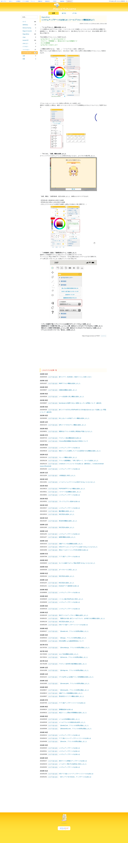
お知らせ (69, 1)
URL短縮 (111, 1)
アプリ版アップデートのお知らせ (69, 556)
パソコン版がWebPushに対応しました (71, 599)
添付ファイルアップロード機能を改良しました (73, 615)
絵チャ (10, 1)
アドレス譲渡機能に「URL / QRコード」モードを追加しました (78, 460)
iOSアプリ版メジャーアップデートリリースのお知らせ (76, 773)
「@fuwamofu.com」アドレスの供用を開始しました (75, 728)
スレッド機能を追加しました (68, 457)
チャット (33, 1)
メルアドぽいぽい (53, 377)
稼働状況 (123, 1)
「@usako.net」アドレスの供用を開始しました (74, 631)
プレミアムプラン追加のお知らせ (69, 501)
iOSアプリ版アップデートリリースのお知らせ (73, 624)
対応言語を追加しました (66, 514)
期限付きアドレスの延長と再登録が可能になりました (75, 431)
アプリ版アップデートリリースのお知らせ (72, 703)
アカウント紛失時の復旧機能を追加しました (73, 664)
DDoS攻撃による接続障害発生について (71, 641)
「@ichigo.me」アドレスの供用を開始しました (74, 670)
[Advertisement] (29, 89)
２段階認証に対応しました (67, 475)
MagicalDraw (46, 17)
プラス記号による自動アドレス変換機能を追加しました (76, 677)
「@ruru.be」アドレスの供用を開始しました (73, 741)
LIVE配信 (18, 1)
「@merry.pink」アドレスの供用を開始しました (74, 690)
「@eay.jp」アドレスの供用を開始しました (72, 638)
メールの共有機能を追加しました (69, 719)
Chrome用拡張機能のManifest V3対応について (73, 441)
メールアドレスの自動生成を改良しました (72, 722)
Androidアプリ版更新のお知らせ (69, 586)
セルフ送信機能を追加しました (68, 654)
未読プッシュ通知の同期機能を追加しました (73, 712)
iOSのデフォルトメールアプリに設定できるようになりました (78, 547)
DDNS (54, 1)
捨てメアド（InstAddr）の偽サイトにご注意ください (75, 377)
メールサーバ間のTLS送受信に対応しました (73, 764)
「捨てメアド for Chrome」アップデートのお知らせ (75, 777)
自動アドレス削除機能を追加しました (71, 693)
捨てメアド (3, 1)
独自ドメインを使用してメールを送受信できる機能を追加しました (80, 451)
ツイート (103, 336)
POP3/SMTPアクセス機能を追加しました (72, 488)
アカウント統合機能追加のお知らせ (70, 438)
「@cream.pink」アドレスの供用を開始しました (74, 683)
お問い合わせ (117, 1)
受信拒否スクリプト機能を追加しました (71, 696)
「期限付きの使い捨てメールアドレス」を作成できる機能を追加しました (82, 618)
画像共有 (40, 1)
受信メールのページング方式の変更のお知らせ (73, 550)
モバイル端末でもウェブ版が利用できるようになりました (77, 563)
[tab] (29, 21)
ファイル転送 (25, 1)
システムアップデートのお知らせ (69, 447)
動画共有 (47, 1)
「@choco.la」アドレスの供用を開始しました (73, 657)
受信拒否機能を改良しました (68, 521)
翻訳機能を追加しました (66, 511)
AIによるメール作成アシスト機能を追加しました (74, 418)
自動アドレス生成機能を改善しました (71, 543)
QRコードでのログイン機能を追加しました (72, 425)
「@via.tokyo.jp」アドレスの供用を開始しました (74, 647)
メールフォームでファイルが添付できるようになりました (77, 482)
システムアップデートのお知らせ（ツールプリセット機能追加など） (69, 20)
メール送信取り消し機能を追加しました (71, 396)
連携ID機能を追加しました (67, 537)
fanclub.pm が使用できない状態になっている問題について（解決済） (80, 403)
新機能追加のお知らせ (66, 709)
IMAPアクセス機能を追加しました (69, 383)
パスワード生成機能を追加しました (70, 491)
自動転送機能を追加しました (68, 390)
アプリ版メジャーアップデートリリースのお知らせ (75, 738)
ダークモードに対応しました (68, 569)
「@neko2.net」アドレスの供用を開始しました (74, 725)
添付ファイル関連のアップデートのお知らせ (73, 761)
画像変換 (62, 1)
